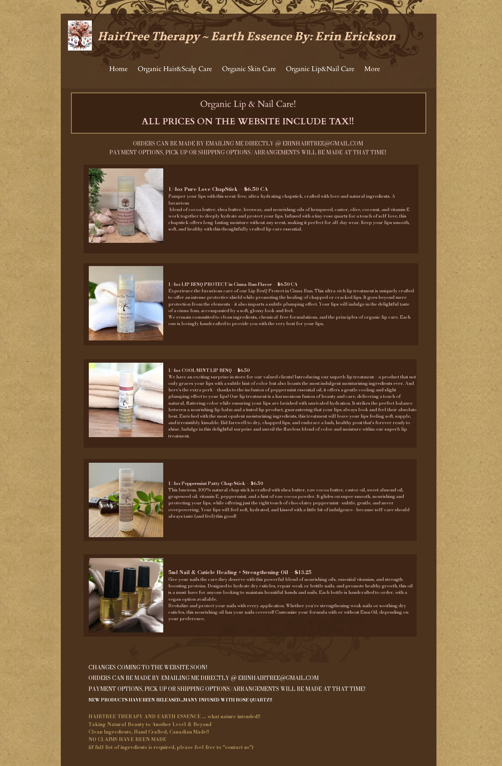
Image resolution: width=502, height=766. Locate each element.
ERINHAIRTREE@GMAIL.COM (322, 143)
